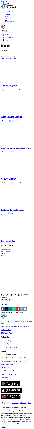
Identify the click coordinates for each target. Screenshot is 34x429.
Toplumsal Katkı (9, 21)
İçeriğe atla (4, 1)
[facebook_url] (1, 333)
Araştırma (7, 14)
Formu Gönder (7, 299)
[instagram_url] (4, 333)
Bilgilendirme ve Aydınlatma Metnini (12, 296)
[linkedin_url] (10, 333)
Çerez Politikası (18, 424)
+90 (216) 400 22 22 (7, 367)
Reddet (11, 417)
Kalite (6, 18)
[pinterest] (18, 309)
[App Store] (11, 393)
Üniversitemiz (9, 11)
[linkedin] (10, 309)
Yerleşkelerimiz (5, 377)
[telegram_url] (7, 333)
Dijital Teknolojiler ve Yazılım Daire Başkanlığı (15, 326)
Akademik (8, 13)
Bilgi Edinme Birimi (11, 347)
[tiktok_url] (12, 333)
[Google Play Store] (10, 387)
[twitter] (6, 309)
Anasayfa (7, 34)
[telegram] (21, 309)
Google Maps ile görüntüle (9, 374)
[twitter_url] (3, 333)
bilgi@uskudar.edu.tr (7, 364)
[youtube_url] (6, 333)
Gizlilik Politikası (6, 330)
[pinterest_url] (9, 333)
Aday (6, 20)
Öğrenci (7, 16)
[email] (25, 309)
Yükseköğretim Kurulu (11, 341)
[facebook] (3, 309)
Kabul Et (4, 427)
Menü (4, 30)
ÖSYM (7, 344)
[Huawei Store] (11, 399)
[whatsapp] (14, 309)
